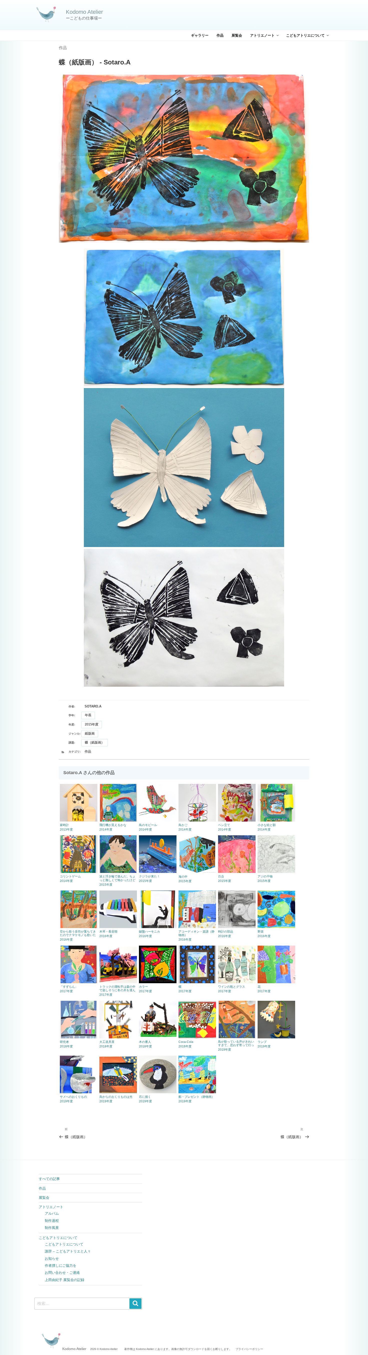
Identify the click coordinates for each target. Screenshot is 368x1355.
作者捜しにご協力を (60, 1265)
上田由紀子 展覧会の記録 (64, 1280)
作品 (220, 35)
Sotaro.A (93, 706)
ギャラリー (200, 35)
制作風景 (52, 1228)
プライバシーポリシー (249, 1348)
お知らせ (52, 1258)
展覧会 (237, 35)
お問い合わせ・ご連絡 (62, 1273)
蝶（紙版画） (94, 742)
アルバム (52, 1213)
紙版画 (90, 733)
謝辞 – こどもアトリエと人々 (68, 1251)
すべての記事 (49, 1179)
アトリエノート (262, 35)
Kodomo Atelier (84, 12)
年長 (88, 715)
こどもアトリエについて (305, 35)
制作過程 (52, 1221)
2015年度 (91, 724)
